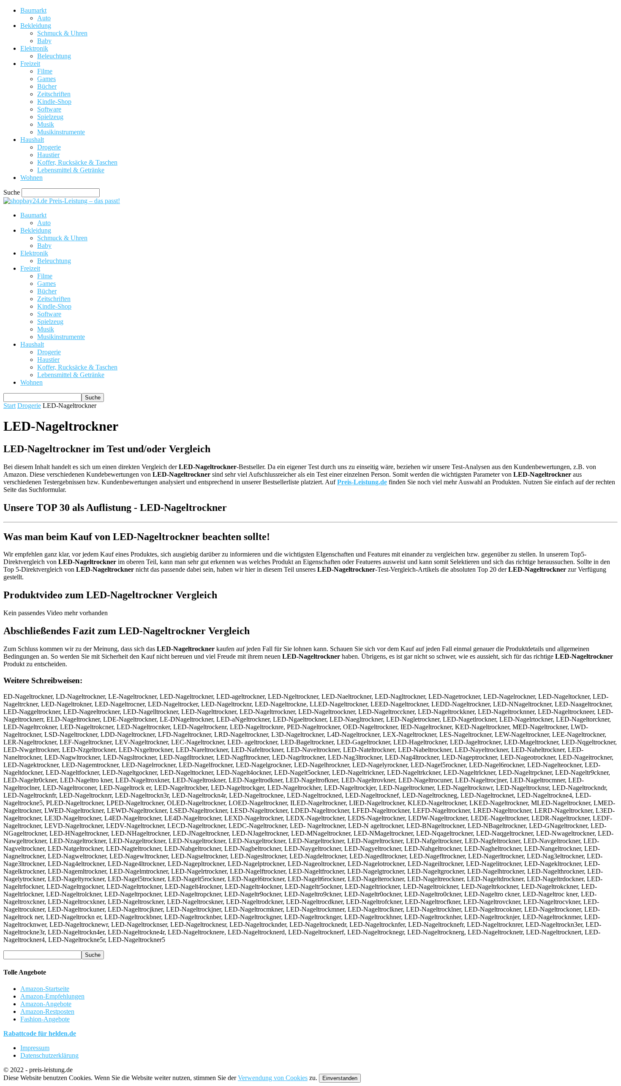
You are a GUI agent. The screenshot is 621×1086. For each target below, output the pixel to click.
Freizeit (30, 63)
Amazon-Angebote (45, 1003)
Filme (44, 71)
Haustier (48, 154)
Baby (44, 40)
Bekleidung (35, 25)
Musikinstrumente (61, 132)
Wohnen (31, 177)
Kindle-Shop (54, 101)
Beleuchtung (54, 56)
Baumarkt (33, 10)
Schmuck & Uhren (62, 33)
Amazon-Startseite (44, 988)
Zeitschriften (54, 94)
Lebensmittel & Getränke (70, 170)
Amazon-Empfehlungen (52, 996)
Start (9, 405)
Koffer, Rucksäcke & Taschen (77, 162)
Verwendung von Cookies (273, 1077)
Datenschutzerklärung (49, 1055)
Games (46, 78)
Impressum (34, 1047)
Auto (44, 18)
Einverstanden (339, 1078)
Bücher (47, 86)
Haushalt (32, 139)
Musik (45, 124)
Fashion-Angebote (45, 1019)
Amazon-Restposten (47, 1011)
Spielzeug (50, 116)
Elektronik (34, 48)
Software (49, 109)
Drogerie (49, 147)
